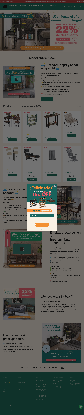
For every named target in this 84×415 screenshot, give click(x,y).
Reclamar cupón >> (42, 225)
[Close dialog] (55, 186)
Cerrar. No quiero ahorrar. (42, 229)
